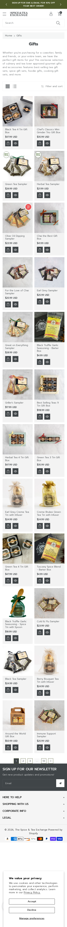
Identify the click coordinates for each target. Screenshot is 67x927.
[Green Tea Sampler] (18, 166)
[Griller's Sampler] (18, 384)
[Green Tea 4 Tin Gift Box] (18, 548)
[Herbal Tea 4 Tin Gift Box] (18, 439)
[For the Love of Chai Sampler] (18, 272)
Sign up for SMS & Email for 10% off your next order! (33, 4)
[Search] (58, 23)
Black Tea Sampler (15, 679)
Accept (32, 901)
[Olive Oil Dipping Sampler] (18, 218)
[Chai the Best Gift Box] (49, 218)
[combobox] (33, 23)
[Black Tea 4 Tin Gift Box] (18, 111)
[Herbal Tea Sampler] (49, 166)
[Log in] (51, 14)
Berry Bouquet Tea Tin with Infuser (48, 680)
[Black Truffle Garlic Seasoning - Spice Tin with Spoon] (18, 603)
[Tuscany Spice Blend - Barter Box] (49, 548)
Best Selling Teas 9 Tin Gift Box (48, 404)
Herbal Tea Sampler (48, 184)
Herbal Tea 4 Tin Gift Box (17, 459)
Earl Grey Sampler (47, 290)
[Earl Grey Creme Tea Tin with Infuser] (18, 494)
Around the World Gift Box (15, 735)
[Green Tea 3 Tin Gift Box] (49, 439)
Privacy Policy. (32, 892)
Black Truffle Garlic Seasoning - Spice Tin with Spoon (16, 624)
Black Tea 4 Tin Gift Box (16, 131)
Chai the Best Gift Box (47, 237)
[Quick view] (15, 143)
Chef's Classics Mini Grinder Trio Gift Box (48, 131)
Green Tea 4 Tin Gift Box (16, 568)
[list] (15, 86)
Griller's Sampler (14, 403)
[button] (6, 14)
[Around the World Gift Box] (18, 715)
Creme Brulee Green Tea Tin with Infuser (49, 513)
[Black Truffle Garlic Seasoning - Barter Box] (49, 327)
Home (8, 35)
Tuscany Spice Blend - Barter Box (49, 568)
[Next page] (50, 761)
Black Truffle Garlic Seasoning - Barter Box (48, 348)
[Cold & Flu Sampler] (49, 603)
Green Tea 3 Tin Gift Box (48, 459)
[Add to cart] (8, 143)
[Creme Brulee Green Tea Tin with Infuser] (49, 494)
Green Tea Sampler (16, 184)
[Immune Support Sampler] (49, 715)
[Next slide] (60, 4)
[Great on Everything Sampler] (18, 327)
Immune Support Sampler (46, 735)
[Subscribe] (60, 783)
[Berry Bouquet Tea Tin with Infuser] (49, 661)
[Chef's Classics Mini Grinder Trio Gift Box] (49, 111)
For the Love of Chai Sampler (17, 292)
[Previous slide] (6, 4)
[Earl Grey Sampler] (49, 272)
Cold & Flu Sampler (48, 621)
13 (44, 761)
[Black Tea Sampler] (18, 661)
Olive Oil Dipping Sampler (15, 237)
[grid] (7, 86)
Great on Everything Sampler (16, 346)
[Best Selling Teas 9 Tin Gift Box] (49, 384)
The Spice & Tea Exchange (31, 830)
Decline (31, 910)
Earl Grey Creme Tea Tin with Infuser (17, 513)
